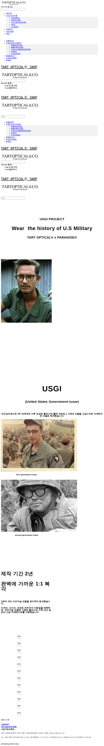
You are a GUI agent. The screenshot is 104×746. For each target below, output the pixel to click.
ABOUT (9, 13)
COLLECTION (11, 16)
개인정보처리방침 (9, 727)
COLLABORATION (18, 22)
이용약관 (5, 724)
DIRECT (9, 29)
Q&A (8, 34)
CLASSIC (15, 27)
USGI (13, 25)
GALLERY (10, 31)
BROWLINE (16, 20)
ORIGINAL (15, 18)
